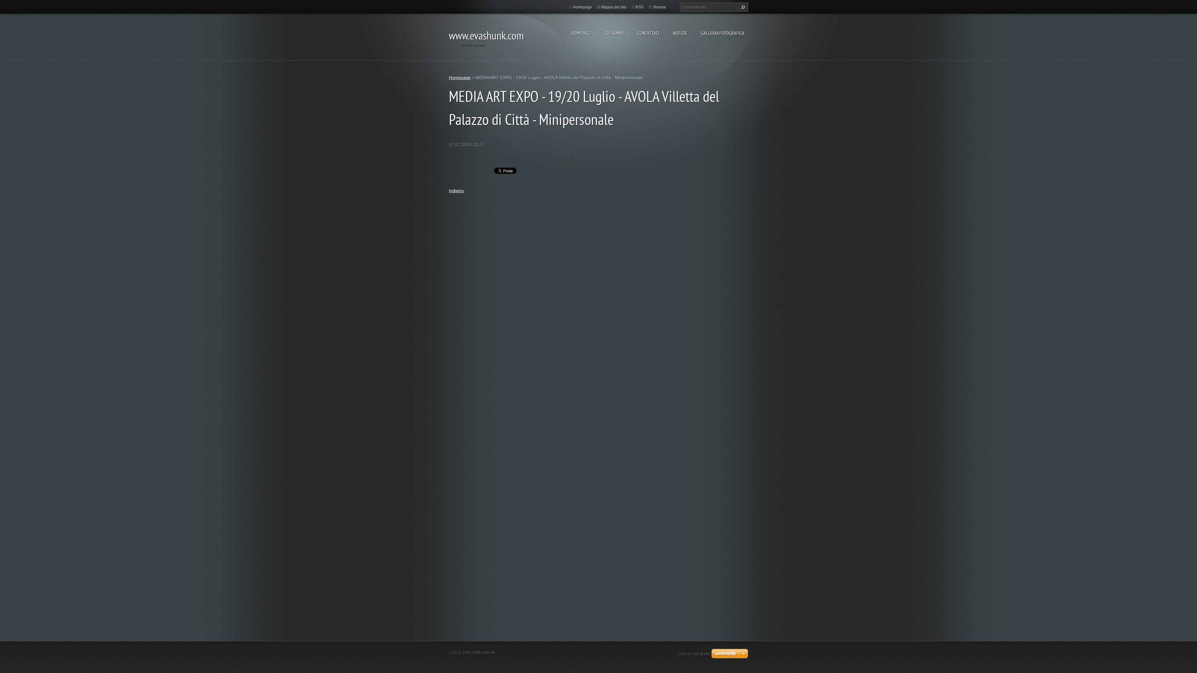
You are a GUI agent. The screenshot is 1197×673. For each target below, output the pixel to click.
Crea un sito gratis (693, 653)
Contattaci (648, 33)
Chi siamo (614, 33)
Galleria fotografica (722, 33)
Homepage (581, 33)
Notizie (680, 33)
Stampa (659, 7)
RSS (639, 7)
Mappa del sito (613, 7)
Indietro (456, 190)
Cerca (742, 7)
